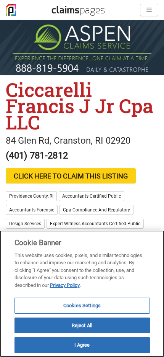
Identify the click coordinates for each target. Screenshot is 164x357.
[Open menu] (149, 10)
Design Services (25, 223)
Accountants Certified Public (91, 196)
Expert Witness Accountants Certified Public (95, 223)
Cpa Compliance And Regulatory (96, 210)
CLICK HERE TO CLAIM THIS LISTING (71, 176)
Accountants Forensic (31, 210)
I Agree (82, 345)
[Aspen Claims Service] (82, 47)
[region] (82, 294)
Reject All (82, 325)
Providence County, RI (31, 196)
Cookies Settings (82, 305)
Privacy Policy (65, 285)
